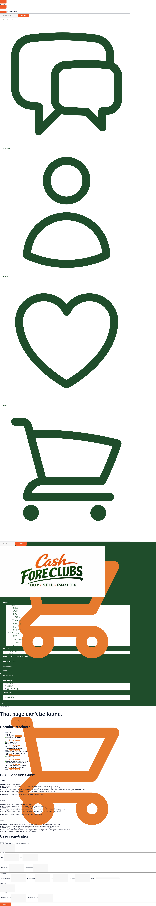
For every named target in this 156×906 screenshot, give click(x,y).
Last (21, 857)
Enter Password (6, 898)
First (2, 857)
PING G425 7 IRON (10, 743)
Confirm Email (28, 868)
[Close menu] (3, 1)
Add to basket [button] (14, 740)
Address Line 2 (30, 878)
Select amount (18, 736)
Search (23, 15)
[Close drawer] (3, 6)
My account (6, 148)
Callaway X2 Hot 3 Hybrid (12, 739)
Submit (5, 904)
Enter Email (4, 868)
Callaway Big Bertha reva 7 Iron (13, 748)
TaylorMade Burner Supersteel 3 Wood (15, 762)
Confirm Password (32, 898)
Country (92, 878)
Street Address (5, 878)
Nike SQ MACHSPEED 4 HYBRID (14, 767)
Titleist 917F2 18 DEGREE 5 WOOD (15, 753)
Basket (5, 405)
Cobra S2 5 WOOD (10, 758)
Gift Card (7, 734)
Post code (72, 878)
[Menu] (3, 12)
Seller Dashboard (8, 19)
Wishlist (5, 276)
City (52, 878)
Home (1, 706)
